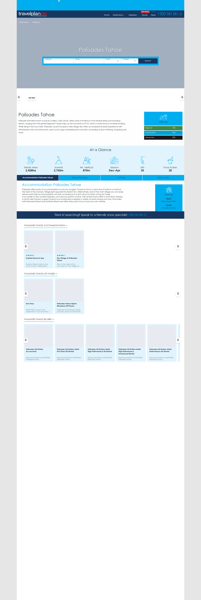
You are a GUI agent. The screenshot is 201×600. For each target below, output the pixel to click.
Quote (144, 15)
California (36, 22)
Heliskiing (133, 15)
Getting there (163, 178)
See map (32, 98)
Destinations (118, 15)
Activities (121, 178)
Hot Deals (145, 12)
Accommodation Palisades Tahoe (37, 178)
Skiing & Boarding (79, 178)
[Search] (147, 61)
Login (154, 12)
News (153, 15)
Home (106, 15)
